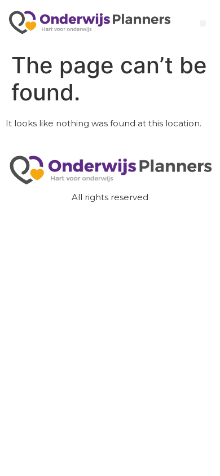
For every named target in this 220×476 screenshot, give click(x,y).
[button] (203, 23)
